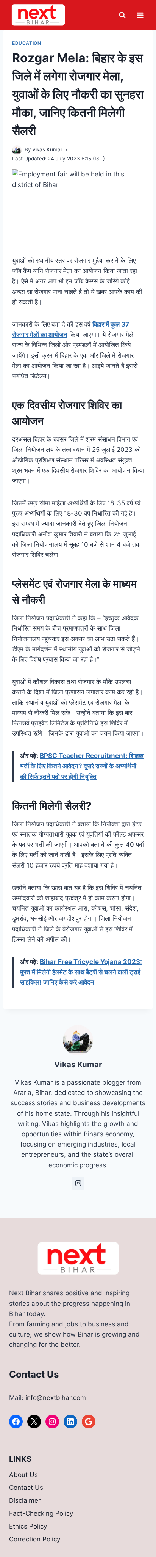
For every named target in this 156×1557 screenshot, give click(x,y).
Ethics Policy (28, 1526)
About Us (23, 1474)
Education (26, 43)
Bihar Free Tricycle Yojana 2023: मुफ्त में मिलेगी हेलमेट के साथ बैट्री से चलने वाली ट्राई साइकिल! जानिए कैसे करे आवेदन (81, 972)
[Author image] (17, 150)
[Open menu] (140, 15)
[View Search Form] (122, 15)
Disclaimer (25, 1500)
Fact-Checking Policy (41, 1513)
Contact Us (26, 1487)
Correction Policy (34, 1539)
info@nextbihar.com (55, 1397)
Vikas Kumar (47, 149)
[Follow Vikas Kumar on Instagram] (78, 1183)
